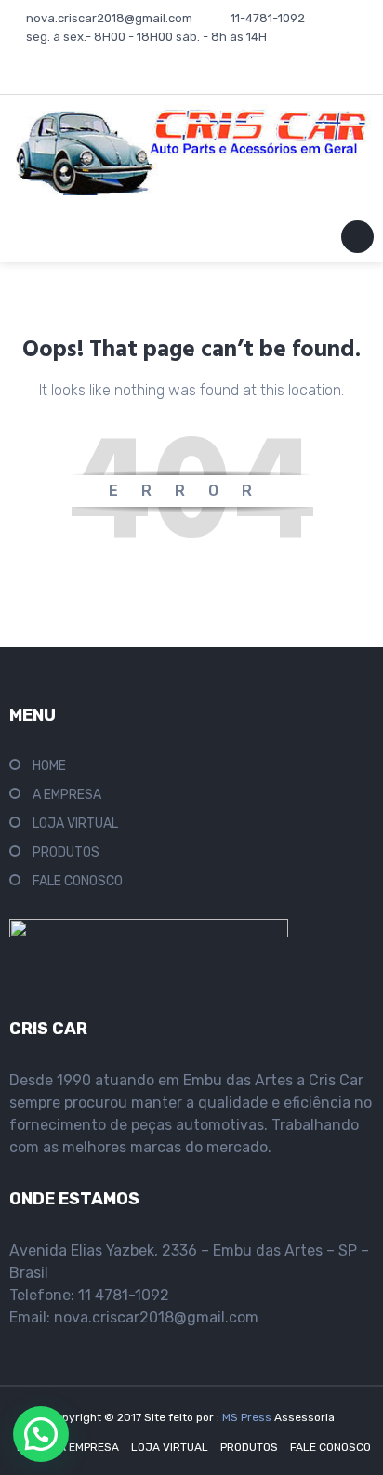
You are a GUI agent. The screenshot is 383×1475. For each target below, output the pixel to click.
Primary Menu (357, 240)
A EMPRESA (67, 795)
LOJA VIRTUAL (75, 823)
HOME (49, 766)
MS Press (248, 1417)
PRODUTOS (66, 852)
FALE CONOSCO (78, 881)
